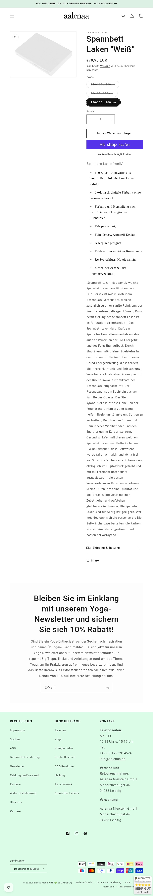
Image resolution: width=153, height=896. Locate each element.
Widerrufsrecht (84, 882)
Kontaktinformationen (131, 886)
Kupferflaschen (65, 757)
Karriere (15, 811)
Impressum (17, 730)
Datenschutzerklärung (25, 757)
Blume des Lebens (67, 793)
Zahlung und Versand (24, 775)
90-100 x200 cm (104, 94)
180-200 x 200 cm (103, 102)
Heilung (60, 775)
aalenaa (36, 882)
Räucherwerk (64, 784)
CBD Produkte (64, 766)
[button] (12, 15)
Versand (105, 66)
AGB (13, 748)
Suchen (15, 739)
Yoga (58, 739)
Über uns (16, 802)
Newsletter (17, 766)
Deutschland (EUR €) (26, 868)
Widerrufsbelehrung (23, 793)
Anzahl (90, 111)
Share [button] (95, 560)
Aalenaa (60, 730)
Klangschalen (64, 748)
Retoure (15, 784)
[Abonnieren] (107, 687)
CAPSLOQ (66, 882)
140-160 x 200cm (105, 85)
